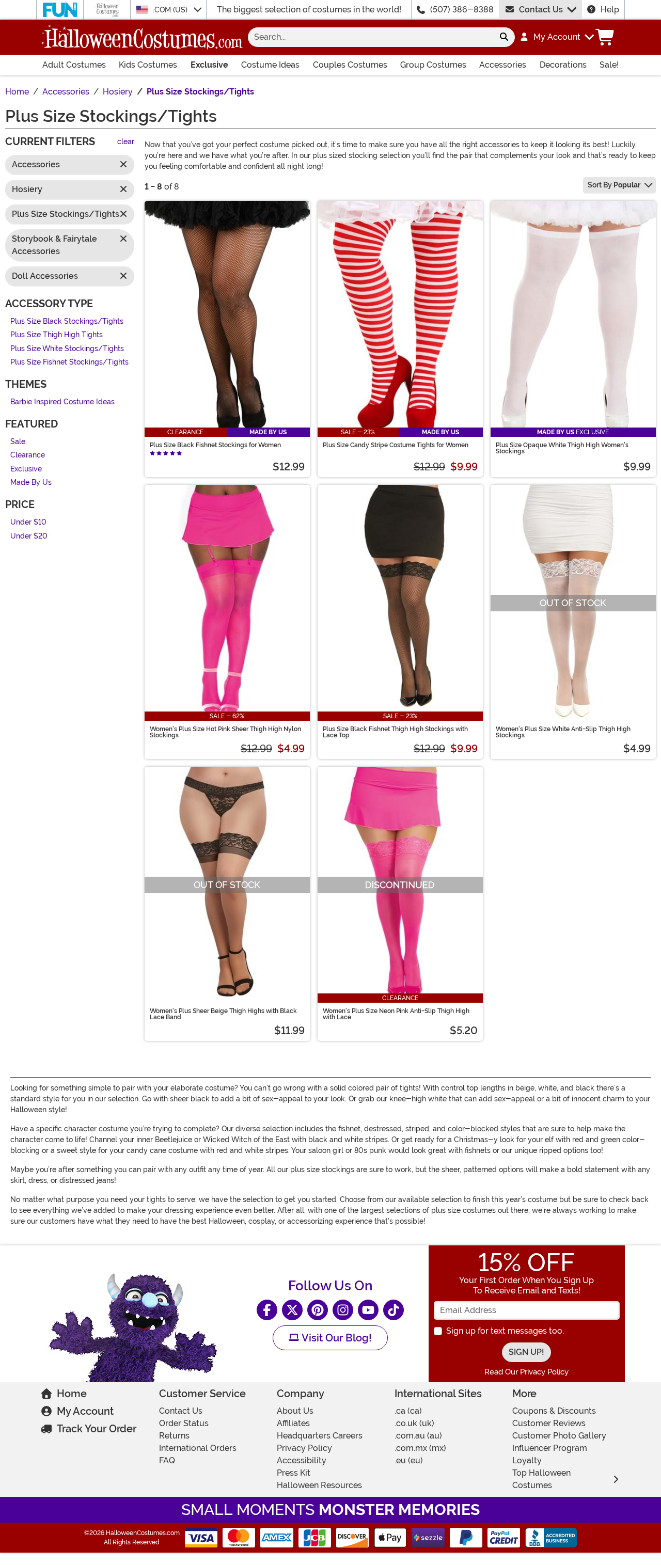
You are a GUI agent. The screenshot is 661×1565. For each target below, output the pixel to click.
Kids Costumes (148, 65)
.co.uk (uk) (414, 1423)
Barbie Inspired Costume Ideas (62, 402)
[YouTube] (368, 1310)
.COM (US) (171, 10)
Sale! (609, 65)
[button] (556, 37)
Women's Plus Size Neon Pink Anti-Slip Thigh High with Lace (396, 1014)
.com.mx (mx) (420, 1448)
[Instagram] (343, 1310)
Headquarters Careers (320, 1436)
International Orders (198, 1448)
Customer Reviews (549, 1423)
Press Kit (293, 1473)
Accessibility (301, 1460)
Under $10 (28, 522)
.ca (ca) (408, 1411)
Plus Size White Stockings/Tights (67, 348)
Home (72, 1393)
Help (610, 9)
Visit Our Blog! (335, 1338)
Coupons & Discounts (554, 1411)
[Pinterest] (317, 1310)
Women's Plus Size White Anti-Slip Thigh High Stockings (563, 732)
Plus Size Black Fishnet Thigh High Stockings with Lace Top (395, 732)
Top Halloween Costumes (541, 1479)
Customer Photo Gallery (559, 1436)
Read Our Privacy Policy (526, 1372)
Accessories (502, 65)
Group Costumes (433, 65)
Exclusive (209, 65)
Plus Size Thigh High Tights (56, 335)
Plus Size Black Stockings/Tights (66, 321)
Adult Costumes (74, 65)
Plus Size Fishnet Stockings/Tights (69, 362)
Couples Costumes (350, 65)
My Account (85, 1411)
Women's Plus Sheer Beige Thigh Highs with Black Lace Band (223, 1014)
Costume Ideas (270, 65)
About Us (295, 1411)
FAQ (167, 1460)
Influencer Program (549, 1448)
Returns (174, 1436)
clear (125, 142)
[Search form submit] (504, 37)
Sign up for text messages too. (505, 1331)
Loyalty (527, 1460)
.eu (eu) (409, 1460)
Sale (17, 441)
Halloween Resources (319, 1485)
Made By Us (31, 483)
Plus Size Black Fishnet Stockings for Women (215, 445)
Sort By (614, 185)
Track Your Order (96, 1428)
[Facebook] (267, 1310)
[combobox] (370, 37)
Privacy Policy (304, 1448)
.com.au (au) (418, 1436)
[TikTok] (393, 1310)
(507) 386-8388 (462, 9)
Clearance (27, 455)
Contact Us (541, 9)
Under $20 (29, 536)
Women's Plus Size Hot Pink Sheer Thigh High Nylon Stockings (225, 732)
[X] (292, 1310)
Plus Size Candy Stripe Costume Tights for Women (395, 445)
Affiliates (293, 1423)
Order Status (184, 1423)
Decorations (563, 65)
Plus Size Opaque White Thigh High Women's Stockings (562, 448)
